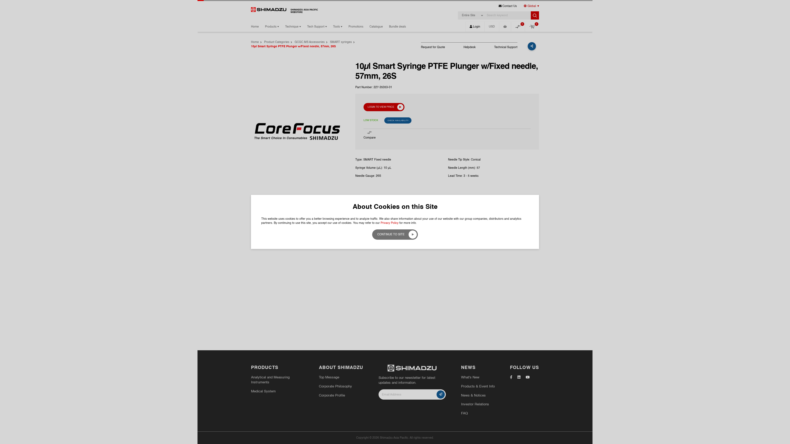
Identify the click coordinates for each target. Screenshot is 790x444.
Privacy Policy (389, 223)
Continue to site (390, 234)
